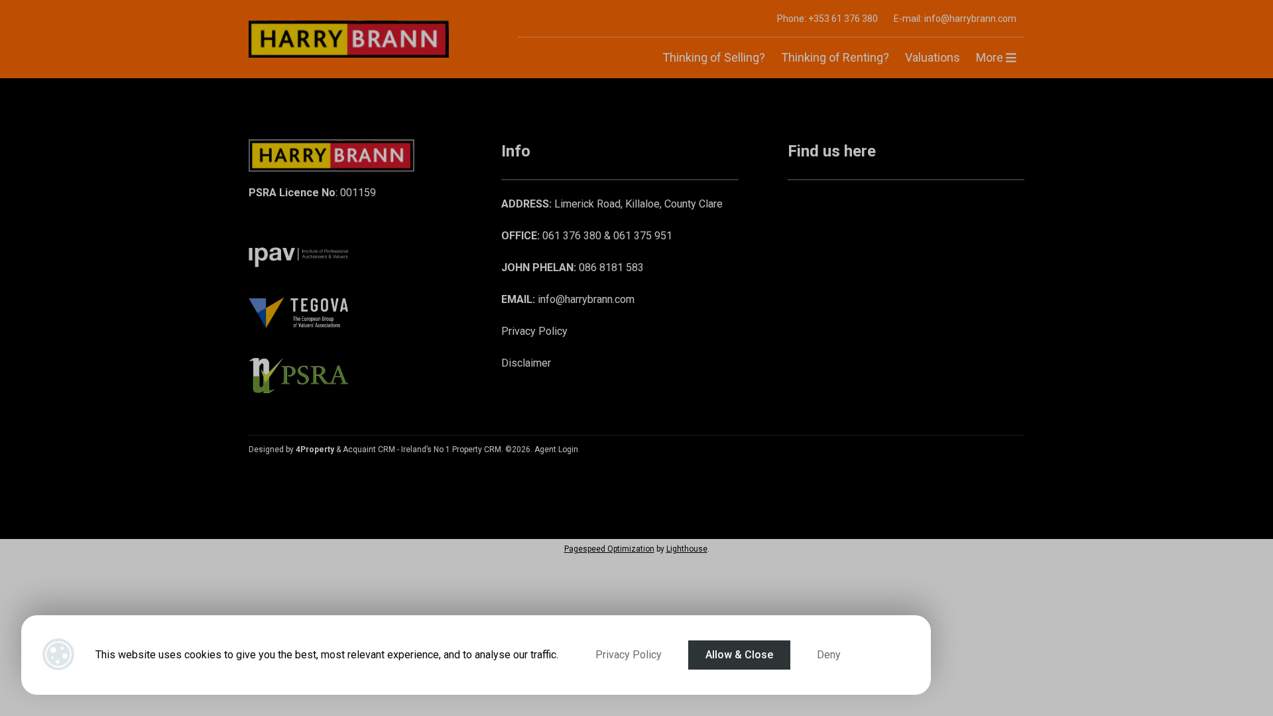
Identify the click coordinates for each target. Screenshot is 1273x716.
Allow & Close (739, 654)
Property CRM (476, 449)
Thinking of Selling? (713, 57)
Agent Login (556, 449)
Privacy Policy (628, 654)
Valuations (932, 57)
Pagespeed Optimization (609, 549)
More (991, 57)
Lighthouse (686, 549)
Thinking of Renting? (835, 57)
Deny (829, 654)
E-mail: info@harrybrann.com (955, 18)
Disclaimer (526, 363)
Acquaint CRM (369, 449)
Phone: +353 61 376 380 (827, 18)
